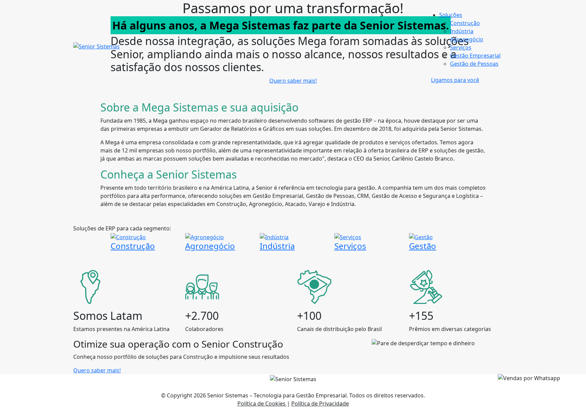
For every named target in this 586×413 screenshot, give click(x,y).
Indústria (461, 31)
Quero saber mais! (97, 370)
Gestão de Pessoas (474, 63)
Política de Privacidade (320, 403)
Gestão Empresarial (475, 55)
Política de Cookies (262, 403)
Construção (465, 23)
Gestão (422, 245)
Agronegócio (466, 39)
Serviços (460, 47)
